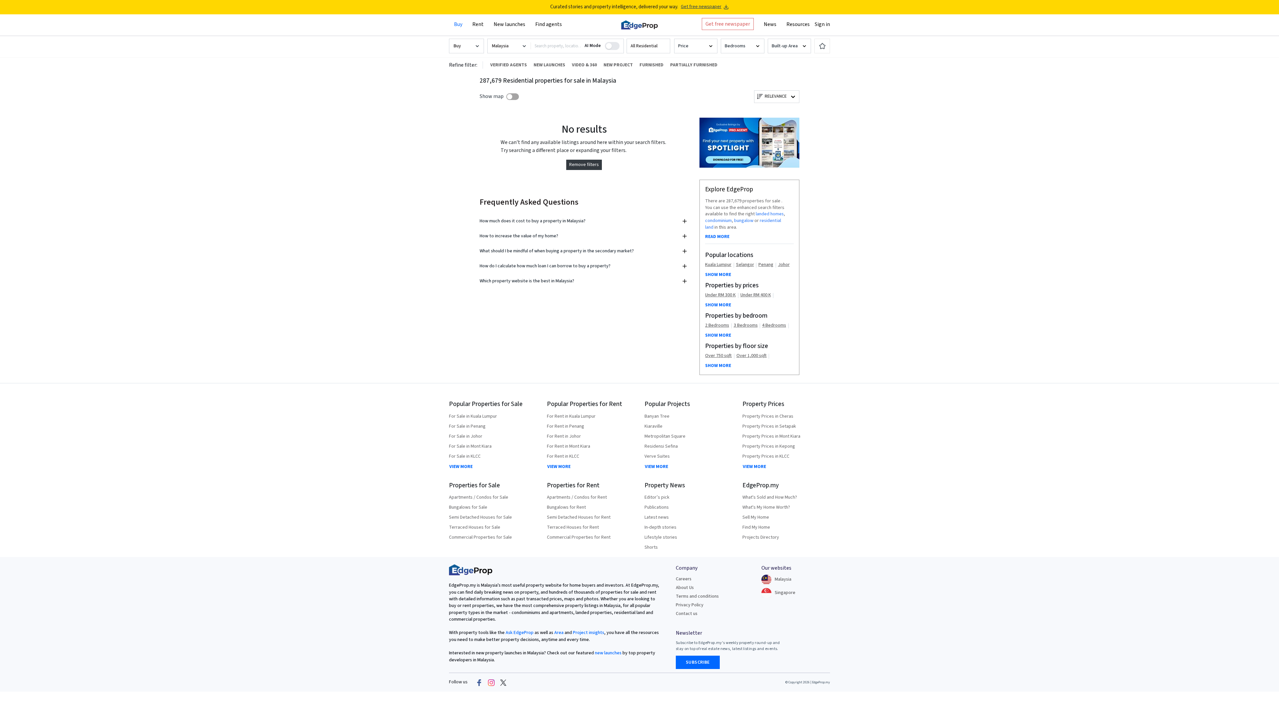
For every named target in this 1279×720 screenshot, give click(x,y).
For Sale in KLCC (465, 456)
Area (558, 632)
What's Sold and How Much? (769, 497)
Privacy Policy (689, 605)
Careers (683, 579)
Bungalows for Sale (468, 507)
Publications (656, 507)
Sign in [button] (822, 24)
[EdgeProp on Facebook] (479, 682)
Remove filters (584, 164)
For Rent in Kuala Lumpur (571, 416)
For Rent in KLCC (563, 456)
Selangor (745, 265)
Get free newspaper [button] (727, 24)
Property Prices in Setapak (769, 426)
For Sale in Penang (467, 426)
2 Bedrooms (717, 325)
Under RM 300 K (720, 295)
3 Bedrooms (746, 325)
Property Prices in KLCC (765, 456)
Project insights (588, 632)
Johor (784, 265)
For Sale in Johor (465, 436)
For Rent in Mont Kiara (568, 446)
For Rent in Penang (565, 426)
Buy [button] (458, 24)
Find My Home (756, 527)
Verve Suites (657, 456)
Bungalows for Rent (566, 507)
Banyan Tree (656, 416)
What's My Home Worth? (766, 507)
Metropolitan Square (664, 436)
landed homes (770, 214)
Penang (765, 265)
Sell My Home (755, 517)
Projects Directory (760, 537)
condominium (718, 220)
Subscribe (698, 662)
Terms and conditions (697, 596)
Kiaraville (653, 426)
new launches (608, 653)
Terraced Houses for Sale (474, 527)
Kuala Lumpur (718, 265)
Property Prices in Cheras (767, 416)
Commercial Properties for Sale (480, 537)
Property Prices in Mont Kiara (771, 436)
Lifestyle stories (660, 537)
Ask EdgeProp (520, 632)
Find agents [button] (548, 24)
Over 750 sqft (718, 356)
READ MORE (717, 236)
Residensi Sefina (661, 446)
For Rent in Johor (564, 436)
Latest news (656, 517)
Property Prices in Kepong (768, 446)
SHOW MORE (718, 274)
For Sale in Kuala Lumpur (473, 416)
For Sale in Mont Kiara (470, 446)
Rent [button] (478, 24)
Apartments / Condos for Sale (478, 497)
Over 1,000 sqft (751, 356)
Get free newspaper (701, 7)
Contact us (686, 613)
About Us (685, 587)
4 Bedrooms (774, 325)
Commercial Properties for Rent (579, 537)
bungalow (743, 220)
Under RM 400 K (755, 295)
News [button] (770, 24)
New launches (509, 24)
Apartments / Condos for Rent (577, 497)
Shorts (651, 547)
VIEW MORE (461, 466)
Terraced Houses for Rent (573, 527)
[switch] (512, 96)
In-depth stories (660, 527)
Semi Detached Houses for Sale (480, 517)
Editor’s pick (656, 497)
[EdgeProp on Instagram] (491, 682)
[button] (648, 46)
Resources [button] (798, 24)
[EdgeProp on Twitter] (503, 682)
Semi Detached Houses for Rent (579, 517)
